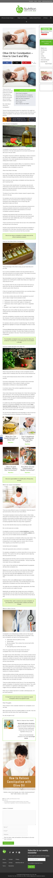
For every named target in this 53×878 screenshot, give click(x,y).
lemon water (19, 518)
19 (17, 404)
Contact (39, 1)
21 (17, 407)
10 (26, 385)
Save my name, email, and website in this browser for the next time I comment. (19, 838)
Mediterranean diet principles (15, 329)
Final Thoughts (19, 102)
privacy (32, 863)
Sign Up (31, 866)
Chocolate (43, 58)
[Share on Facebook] (1, 438)
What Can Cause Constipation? (23, 98)
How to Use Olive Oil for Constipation (24, 95)
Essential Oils (44, 62)
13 (22, 398)
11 (3, 396)
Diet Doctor (26, 581)
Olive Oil (6, 800)
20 (18, 404)
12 (18, 396)
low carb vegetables (17, 573)
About (35, 1)
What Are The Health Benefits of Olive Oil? (11, 438)
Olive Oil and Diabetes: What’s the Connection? (10, 468)
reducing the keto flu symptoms (26, 565)
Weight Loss (44, 48)
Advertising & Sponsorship (47, 1)
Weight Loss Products (22, 18)
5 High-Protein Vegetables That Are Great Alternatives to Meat (17, 803)
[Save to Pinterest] (1, 443)
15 (25, 398)
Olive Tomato (24, 331)
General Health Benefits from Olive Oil (24, 96)
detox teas (10, 656)
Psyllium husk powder (8, 575)
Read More (10, 442)
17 (12, 399)
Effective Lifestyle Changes (8, 18)
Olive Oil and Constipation (21, 93)
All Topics (45, 18)
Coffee (42, 56)
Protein (42, 52)
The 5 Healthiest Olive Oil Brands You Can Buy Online (27, 439)
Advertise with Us (20, 862)
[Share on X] (1, 440)
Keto (42, 54)
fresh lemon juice (27, 300)
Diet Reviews (44, 50)
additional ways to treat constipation (22, 580)
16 (11, 399)
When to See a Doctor (21, 100)
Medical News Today (8, 669)
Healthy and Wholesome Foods (13, 798)
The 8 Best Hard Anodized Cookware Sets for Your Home (16, 801)
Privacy (17, 859)
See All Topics (48, 63)
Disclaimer (31, 1)
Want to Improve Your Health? (22, 103)
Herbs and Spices (45, 60)
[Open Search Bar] (26, 22)
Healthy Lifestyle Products (35, 18)
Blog (5, 798)
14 (24, 398)
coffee (15, 310)
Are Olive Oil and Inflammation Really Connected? (28, 468)
